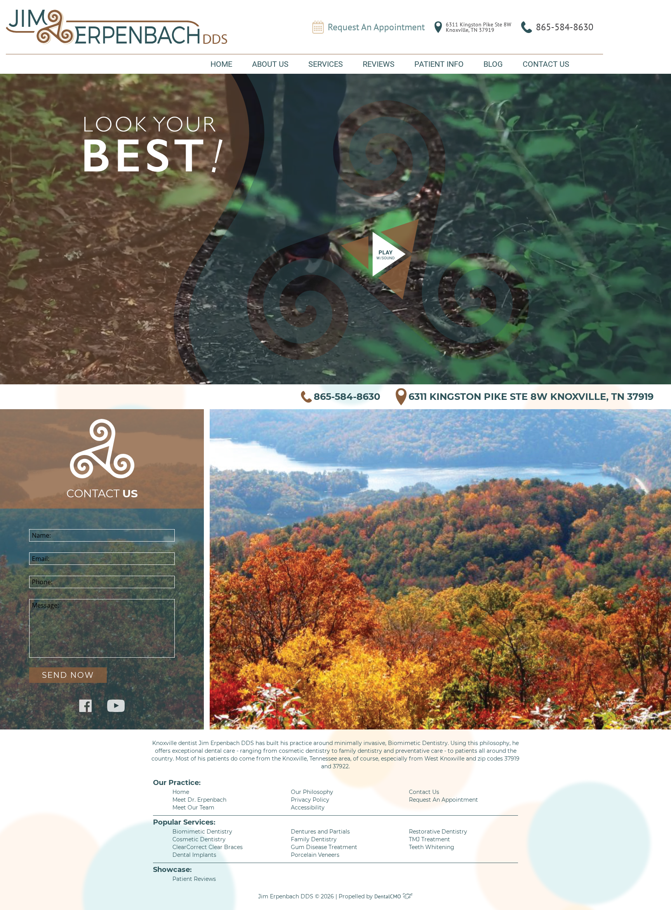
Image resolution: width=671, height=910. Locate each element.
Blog (493, 64)
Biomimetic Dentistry (202, 831)
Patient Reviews (194, 878)
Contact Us (546, 64)
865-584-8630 (564, 27)
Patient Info (439, 64)
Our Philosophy (312, 791)
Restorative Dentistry (438, 831)
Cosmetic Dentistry (199, 839)
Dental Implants (194, 854)
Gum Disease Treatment (324, 847)
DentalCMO (388, 896)
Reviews (379, 64)
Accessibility (308, 807)
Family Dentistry (314, 839)
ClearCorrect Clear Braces (207, 847)
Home (221, 64)
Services (325, 64)
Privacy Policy (310, 799)
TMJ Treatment (429, 839)
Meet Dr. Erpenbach (199, 799)
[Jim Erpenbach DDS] (116, 27)
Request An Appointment (376, 27)
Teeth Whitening (431, 847)
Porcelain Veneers (315, 854)
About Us (270, 64)
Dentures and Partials (320, 831)
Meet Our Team (193, 807)
